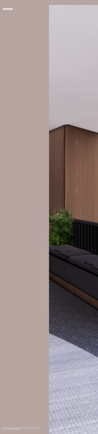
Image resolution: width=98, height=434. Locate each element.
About (58, 2)
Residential (37, 2)
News (62, 2)
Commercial (48, 2)
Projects (53, 2)
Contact (92, 3)
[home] (5, 2)
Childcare (42, 2)
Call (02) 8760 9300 (84, 2)
